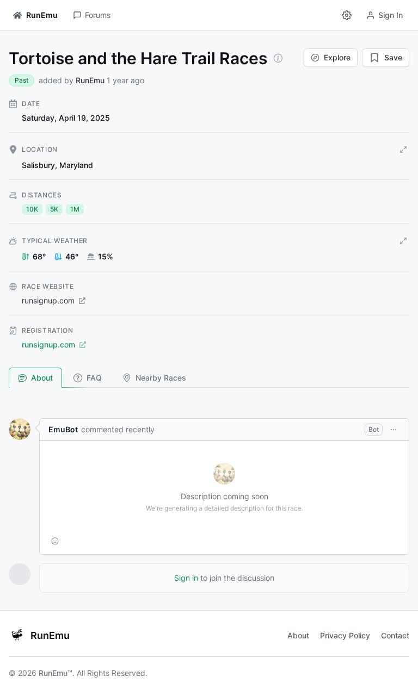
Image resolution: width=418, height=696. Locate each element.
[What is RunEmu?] (278, 58)
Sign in (186, 577)
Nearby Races (161, 377)
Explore (337, 57)
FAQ (94, 377)
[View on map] (403, 150)
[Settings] (346, 15)
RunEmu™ (55, 673)
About (42, 377)
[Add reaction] (55, 541)
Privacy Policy (345, 635)
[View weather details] (403, 241)
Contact (395, 635)
